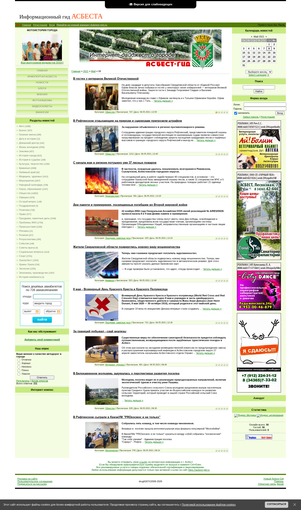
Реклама (24, 231)
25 (248, 61)
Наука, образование (30, 189)
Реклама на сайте (27, 478)
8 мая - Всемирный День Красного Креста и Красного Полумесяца (120, 289)
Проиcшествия (27, 226)
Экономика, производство (33, 272)
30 (274, 61)
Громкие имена (27, 134)
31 (243, 65)
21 (264, 57)
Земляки (24, 151)
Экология (24, 268)
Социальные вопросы (31, 251)
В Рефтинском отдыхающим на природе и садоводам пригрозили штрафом (127, 120)
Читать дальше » (163, 100)
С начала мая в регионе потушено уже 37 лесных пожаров (114, 162)
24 (243, 61)
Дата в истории (27, 138)
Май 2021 (259, 36)
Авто (21, 126)
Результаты (22, 380)
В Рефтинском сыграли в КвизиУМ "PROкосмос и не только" (116, 417)
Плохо (25, 370)
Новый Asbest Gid (274, 478)
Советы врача (27, 247)
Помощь (279, 481)
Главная (26, 25)
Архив (280, 484)
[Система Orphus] (258, 438)
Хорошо (26, 363)
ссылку (143, 462)
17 (243, 57)
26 (254, 61)
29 (269, 61)
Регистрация (40, 25)
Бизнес (23, 130)
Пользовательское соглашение (34, 481)
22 (269, 57)
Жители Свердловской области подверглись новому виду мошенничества (126, 246)
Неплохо (26, 366)
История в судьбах (29, 159)
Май (93, 71)
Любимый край (27, 172)
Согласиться (276, 504)
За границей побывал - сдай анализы (99, 331)
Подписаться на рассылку (32, 484)
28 (264, 61)
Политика (24, 210)
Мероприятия (26, 180)
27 (259, 61)
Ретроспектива (27, 239)
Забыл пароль (251, 117)
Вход (52, 25)
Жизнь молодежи (28, 147)
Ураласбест (25, 260)
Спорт (22, 256)
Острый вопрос (27, 201)
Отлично (26, 359)
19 (254, 57)
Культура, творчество (31, 164)
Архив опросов (39, 380)
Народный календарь (31, 184)
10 (243, 52)
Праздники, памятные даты (34, 218)
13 (259, 52)
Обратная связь (267, 484)
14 (264, 52)
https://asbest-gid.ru (199, 470)
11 (248, 52)
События (24, 243)
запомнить (244, 113)
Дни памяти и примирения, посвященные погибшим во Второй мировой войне (130, 204)
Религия (23, 235)
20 (259, 57)
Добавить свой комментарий (42, 339)
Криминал (24, 168)
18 (248, 57)
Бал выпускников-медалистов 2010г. (42, 62)
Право (22, 214)
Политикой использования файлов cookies (209, 504)
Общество (25, 193)
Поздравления (27, 205)
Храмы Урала (26, 264)
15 (269, 52)
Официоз (24, 197)
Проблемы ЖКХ (28, 222)
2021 (85, 71)
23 (274, 57)
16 (274, 52)
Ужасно (26, 373)
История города (28, 155)
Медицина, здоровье (30, 176)
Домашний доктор (29, 143)
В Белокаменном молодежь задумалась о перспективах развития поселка (126, 373)
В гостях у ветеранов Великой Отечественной (106, 78)
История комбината (30, 277)
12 (254, 52)
